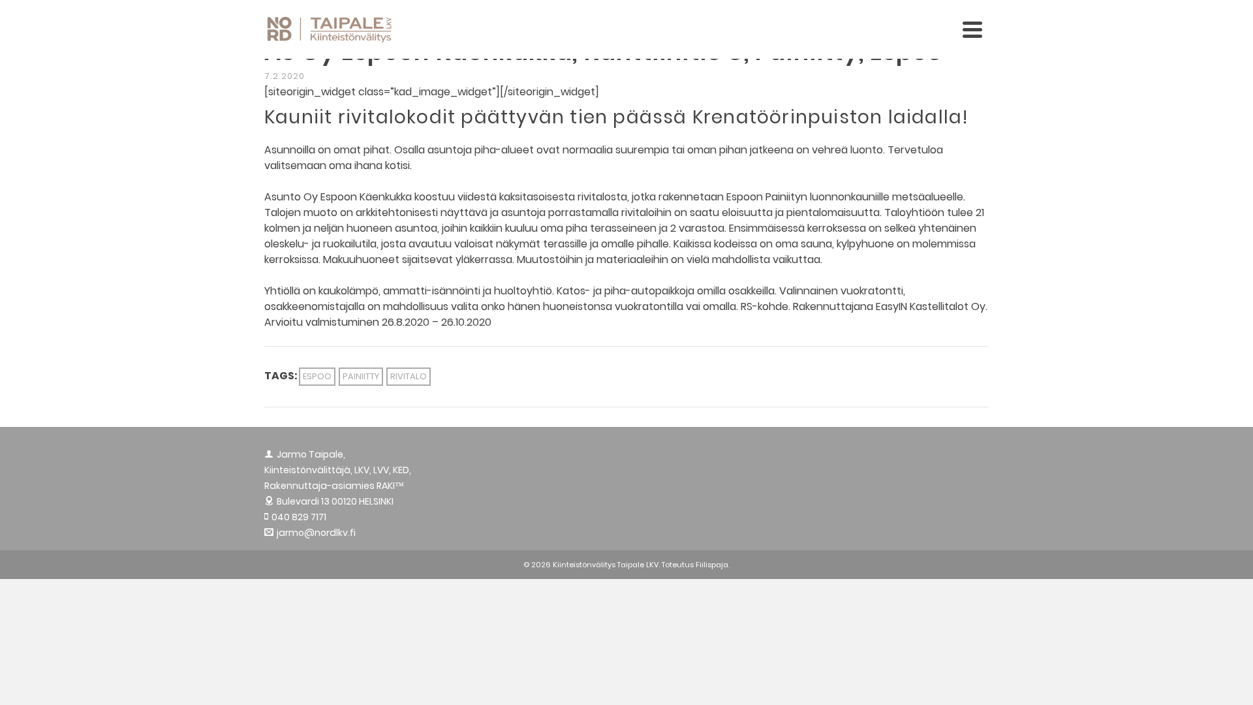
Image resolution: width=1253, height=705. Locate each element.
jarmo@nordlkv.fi (316, 532)
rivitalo (408, 376)
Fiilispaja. (713, 564)
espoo (317, 376)
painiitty (361, 376)
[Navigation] (972, 29)
